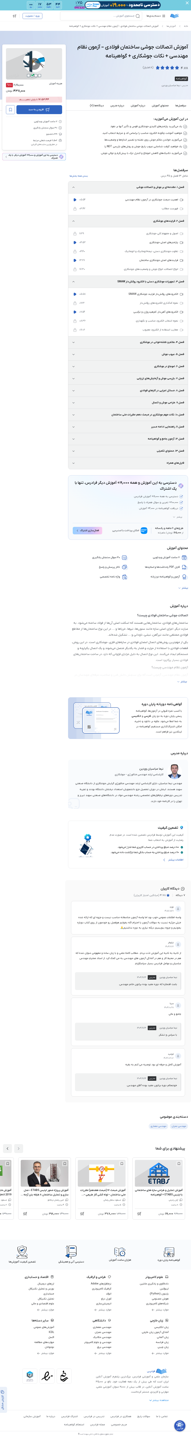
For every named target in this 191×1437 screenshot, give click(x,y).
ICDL (51, 1332)
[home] (174, 16)
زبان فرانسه (162, 1342)
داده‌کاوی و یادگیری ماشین (154, 1284)
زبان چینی (163, 1347)
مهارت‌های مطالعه (44, 1342)
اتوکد (108, 1294)
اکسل (51, 1337)
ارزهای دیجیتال (45, 1284)
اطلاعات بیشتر (175, 860)
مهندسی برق (104, 1347)
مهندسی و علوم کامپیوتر (97, 1342)
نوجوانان (49, 1347)
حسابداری (48, 1294)
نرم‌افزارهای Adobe (101, 1284)
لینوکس (164, 1289)
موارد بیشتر (162, 1310)
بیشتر (179, 517)
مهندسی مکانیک (102, 1337)
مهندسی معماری (102, 1327)
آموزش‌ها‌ (171, 26)
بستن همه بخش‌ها (79, 176)
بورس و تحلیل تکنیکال (41, 1289)
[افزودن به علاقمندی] (179, 1163)
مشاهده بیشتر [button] (160, 1400)
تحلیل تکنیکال (46, 1299)
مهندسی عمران (103, 1332)
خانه (186, 26)
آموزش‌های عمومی (44, 1327)
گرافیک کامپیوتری (101, 1289)
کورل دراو (106, 1299)
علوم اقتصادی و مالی (42, 1303)
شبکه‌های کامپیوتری (157, 1303)
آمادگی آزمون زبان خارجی (155, 1332)
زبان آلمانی (163, 1337)
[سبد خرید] (14, 16)
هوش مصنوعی (160, 1299)
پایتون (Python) (159, 1294)
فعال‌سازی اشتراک (89, 530)
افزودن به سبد (36, 109)
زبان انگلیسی (161, 1327)
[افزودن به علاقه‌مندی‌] (10, 109)
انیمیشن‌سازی (103, 1303)
